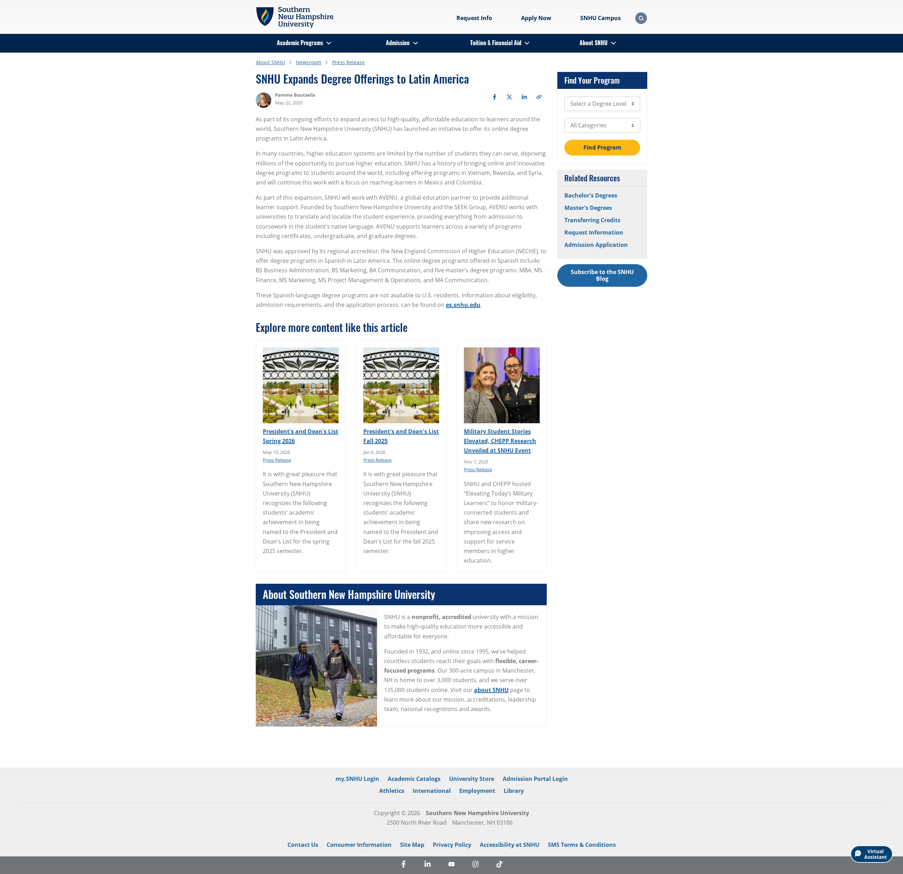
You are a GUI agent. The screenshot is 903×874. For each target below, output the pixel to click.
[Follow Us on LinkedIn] (427, 865)
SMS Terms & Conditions (582, 845)
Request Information (593, 232)
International (432, 791)
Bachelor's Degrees (590, 195)
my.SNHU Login (357, 779)
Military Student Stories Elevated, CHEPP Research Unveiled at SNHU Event (500, 440)
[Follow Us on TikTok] (499, 865)
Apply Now (536, 18)
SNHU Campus (600, 18)
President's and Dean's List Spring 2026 (300, 436)
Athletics (391, 791)
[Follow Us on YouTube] (451, 865)
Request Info (474, 18)
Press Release (348, 62)
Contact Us (302, 845)
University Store (471, 779)
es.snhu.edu (463, 305)
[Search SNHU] (641, 18)
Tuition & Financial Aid (495, 42)
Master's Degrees (588, 208)
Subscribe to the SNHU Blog (602, 275)
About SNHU (593, 42)
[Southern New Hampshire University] (294, 17)
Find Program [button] (602, 147)
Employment (477, 791)
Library (514, 791)
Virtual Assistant (875, 854)
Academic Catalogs (414, 779)
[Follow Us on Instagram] (475, 865)
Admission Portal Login (535, 779)
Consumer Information (359, 845)
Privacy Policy (452, 845)
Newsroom (308, 62)
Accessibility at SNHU (509, 845)
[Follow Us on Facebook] (403, 865)
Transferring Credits (592, 220)
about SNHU (491, 690)
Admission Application (596, 245)
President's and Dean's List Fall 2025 (401, 436)
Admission (398, 42)
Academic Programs (300, 42)
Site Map (412, 845)
